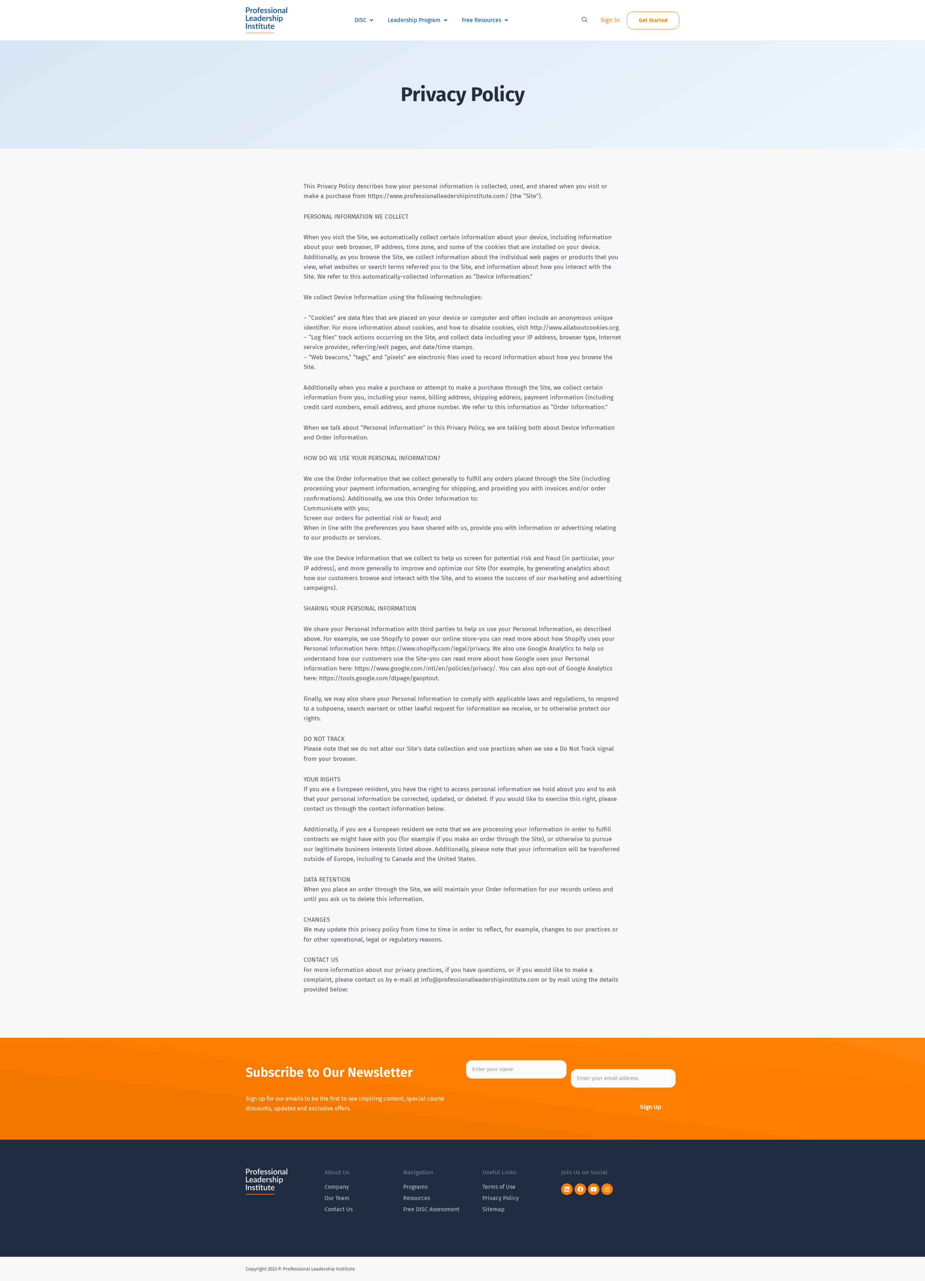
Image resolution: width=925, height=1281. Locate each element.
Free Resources (481, 20)
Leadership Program (414, 20)
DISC (360, 20)
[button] (584, 20)
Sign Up (650, 1107)
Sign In (610, 20)
